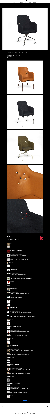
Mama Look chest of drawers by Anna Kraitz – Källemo (15, 326)
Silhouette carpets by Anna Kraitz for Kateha (14, 273)
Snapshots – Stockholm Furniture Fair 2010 (14, 349)
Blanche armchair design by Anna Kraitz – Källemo (15, 322)
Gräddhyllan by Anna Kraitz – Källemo (14, 292)
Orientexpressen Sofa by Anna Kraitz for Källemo (15, 383)
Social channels (34, 413)
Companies (22, 413)
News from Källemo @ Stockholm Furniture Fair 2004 (15, 379)
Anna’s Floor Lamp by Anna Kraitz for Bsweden (14, 387)
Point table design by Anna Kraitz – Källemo (14, 303)
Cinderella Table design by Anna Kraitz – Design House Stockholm (16, 265)
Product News (19, 413)
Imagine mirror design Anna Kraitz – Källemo (14, 330)
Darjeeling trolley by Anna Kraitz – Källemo (14, 341)
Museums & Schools (30, 413)
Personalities (25, 413)
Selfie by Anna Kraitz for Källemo (13, 307)
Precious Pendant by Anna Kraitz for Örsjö (14, 269)
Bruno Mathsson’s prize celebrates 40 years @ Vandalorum (16, 254)
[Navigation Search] (38, 2)
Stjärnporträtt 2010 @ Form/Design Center (14, 345)
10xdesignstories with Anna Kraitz (13, 288)
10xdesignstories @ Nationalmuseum (13, 284)
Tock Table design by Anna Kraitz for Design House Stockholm (16, 250)
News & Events (15, 413)
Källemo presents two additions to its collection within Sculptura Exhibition (17, 246)
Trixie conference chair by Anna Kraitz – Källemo (15, 311)
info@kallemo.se (18, 237)
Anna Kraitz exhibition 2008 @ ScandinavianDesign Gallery (16, 368)
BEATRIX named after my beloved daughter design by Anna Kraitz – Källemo (17, 360)
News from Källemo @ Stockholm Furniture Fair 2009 (15, 364)
